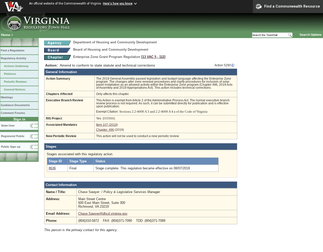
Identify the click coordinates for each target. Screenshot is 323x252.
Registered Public (12, 136)
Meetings (7, 97)
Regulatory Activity (13, 58)
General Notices (14, 89)
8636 (52, 168)
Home (5, 35)
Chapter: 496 (105, 129)
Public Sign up (10, 146)
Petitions (10, 73)
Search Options (311, 34)
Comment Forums (13, 112)
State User (8, 125)
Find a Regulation (12, 50)
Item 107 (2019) (107, 124)
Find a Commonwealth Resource (292, 6)
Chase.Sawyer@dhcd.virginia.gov (102, 213)
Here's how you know (117, 3)
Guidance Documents (15, 105)
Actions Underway (16, 66)
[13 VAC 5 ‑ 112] (153, 57)
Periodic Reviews (15, 81)
